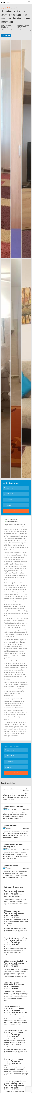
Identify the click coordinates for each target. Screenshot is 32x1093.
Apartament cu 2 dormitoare (13, 807)
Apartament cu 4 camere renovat (15, 789)
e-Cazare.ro (5, 2)
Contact (7, 35)
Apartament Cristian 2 (11, 826)
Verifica (16, 511)
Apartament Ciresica (10, 866)
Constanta (13, 30)
